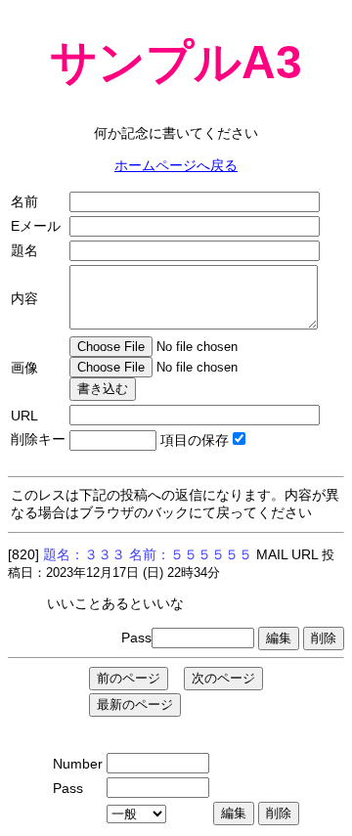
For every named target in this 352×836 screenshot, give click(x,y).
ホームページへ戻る (176, 165)
